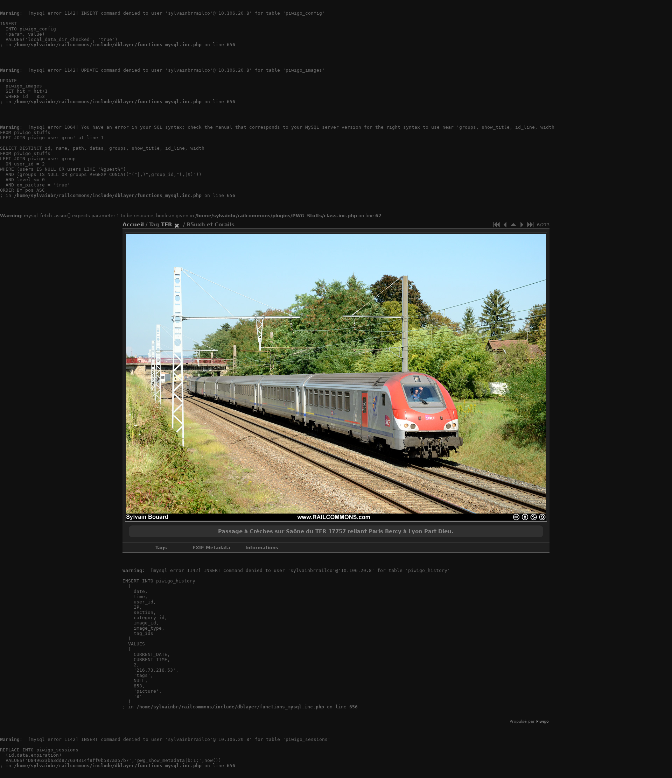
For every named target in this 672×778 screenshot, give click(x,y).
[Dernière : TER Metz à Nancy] (530, 224)
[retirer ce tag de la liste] (176, 224)
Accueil (133, 224)
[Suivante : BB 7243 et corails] (521, 224)
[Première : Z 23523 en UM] (496, 224)
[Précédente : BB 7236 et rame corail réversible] (505, 224)
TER (166, 224)
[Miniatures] (513, 224)
